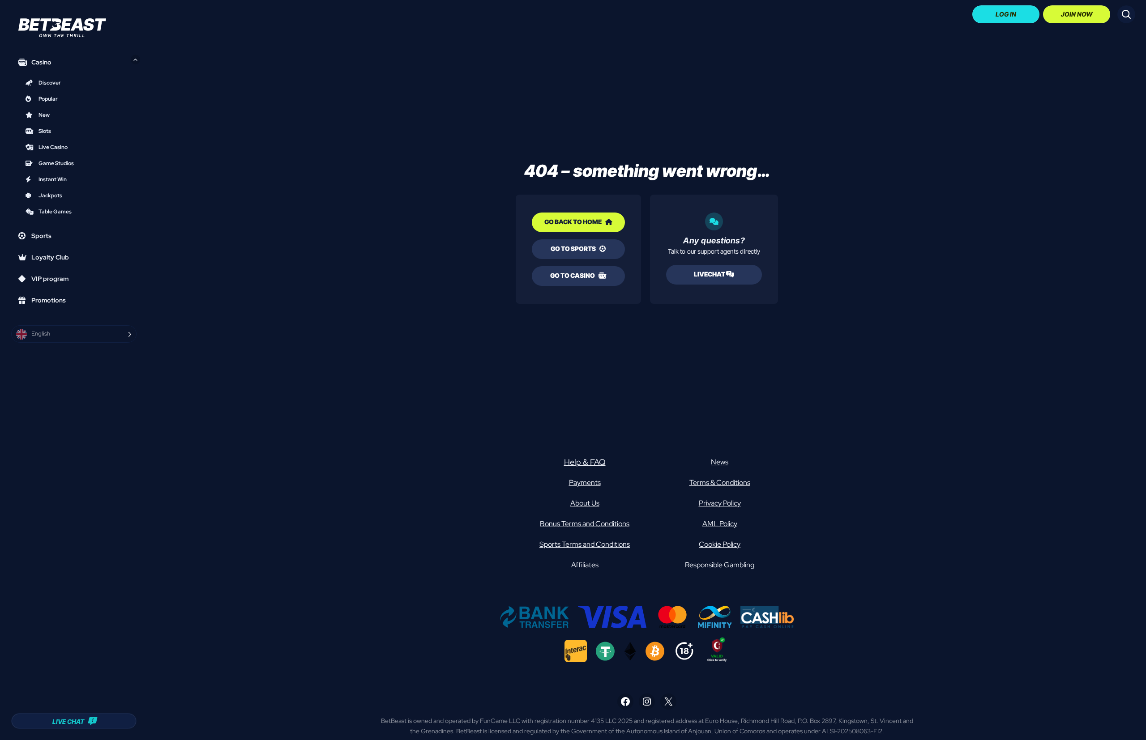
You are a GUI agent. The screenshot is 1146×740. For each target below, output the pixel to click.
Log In (1006, 14)
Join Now (1077, 14)
